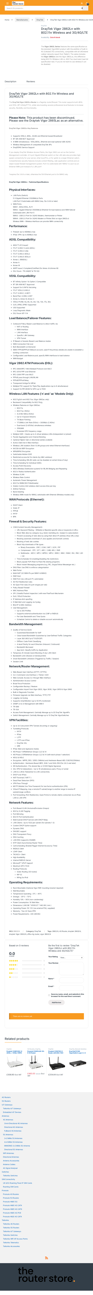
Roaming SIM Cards (10, 1187)
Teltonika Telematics (11, 1242)
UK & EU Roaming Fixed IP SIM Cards (17, 1183)
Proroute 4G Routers (11, 1194)
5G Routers (31, 1049)
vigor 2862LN (45, 934)
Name (51, 979)
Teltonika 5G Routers (11, 1228)
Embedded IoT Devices (12, 1112)
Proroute (5, 1190)
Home (7, 20)
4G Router (63, 931)
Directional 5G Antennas (13, 1149)
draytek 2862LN (74, 931)
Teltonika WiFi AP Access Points (15, 1239)
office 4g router (33, 934)
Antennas (5, 1116)
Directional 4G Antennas (13, 1127)
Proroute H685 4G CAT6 (12, 1209)
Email (51, 986)
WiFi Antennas (8, 1153)
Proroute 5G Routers (11, 1198)
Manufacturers (22, 20)
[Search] (85, 8)
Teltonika (5, 1220)
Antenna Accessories (11, 1161)
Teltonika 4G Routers (11, 1224)
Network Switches (80, 1049)
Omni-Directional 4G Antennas (16, 1123)
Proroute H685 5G (10, 1202)
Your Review (53, 963)
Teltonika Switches (10, 1176)
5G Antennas (8, 1135)
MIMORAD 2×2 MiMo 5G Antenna (17, 1146)
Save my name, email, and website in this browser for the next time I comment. (67, 995)
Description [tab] (10, 81)
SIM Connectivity (8, 1179)
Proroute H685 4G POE (12, 1213)
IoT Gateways (7, 1105)
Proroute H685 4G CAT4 (12, 1205)
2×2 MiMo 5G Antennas (13, 1138)
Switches (5, 1172)
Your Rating (53, 957)
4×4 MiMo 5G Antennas (13, 1142)
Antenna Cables (9, 1164)
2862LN (55, 931)
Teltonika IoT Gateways (12, 1108)
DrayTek (40, 20)
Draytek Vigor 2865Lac (44, 120)
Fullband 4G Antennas (12, 1131)
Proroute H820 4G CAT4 (12, 1217)
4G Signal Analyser (10, 1168)
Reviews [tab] (31, 81)
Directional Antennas (11, 1157)
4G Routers (6, 1097)
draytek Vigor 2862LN (17, 934)
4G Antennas (8, 1120)
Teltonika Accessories (11, 1246)
